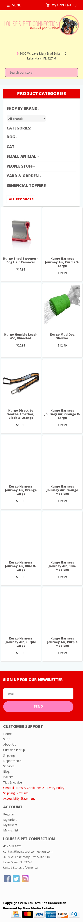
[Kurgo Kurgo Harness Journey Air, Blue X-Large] (21, 534)
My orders (10, 820)
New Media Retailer (39, 908)
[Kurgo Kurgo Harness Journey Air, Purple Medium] (62, 610)
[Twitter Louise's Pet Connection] (16, 878)
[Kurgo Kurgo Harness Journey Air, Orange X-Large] (62, 382)
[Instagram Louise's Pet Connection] (25, 878)
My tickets (10, 825)
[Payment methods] (16, 914)
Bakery (8, 777)
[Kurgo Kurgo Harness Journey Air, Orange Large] (21, 458)
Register (8, 814)
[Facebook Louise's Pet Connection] (7, 878)
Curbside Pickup (14, 750)
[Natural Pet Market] (41, 33)
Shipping (9, 755)
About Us (9, 744)
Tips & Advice (12, 782)
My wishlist (10, 830)
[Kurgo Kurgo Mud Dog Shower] (62, 306)
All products (21, 199)
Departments (12, 761)
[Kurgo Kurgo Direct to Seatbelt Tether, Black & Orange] (21, 382)
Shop (6, 739)
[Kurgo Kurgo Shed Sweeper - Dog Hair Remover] (21, 230)
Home (7, 734)
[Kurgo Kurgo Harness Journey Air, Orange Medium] (62, 458)
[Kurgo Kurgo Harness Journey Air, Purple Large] (21, 610)
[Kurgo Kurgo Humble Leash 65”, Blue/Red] (21, 306)
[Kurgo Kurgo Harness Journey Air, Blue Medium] (62, 534)
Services (8, 766)
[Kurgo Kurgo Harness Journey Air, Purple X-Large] (62, 230)
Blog (6, 771)
